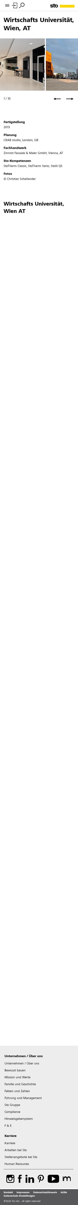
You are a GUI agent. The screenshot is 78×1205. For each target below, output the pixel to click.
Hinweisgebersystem (19, 1119)
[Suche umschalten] (21, 5)
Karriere (11, 1136)
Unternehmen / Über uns (24, 1056)
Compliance (12, 1112)
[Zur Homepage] (62, 5)
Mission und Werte (17, 1077)
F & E (8, 1126)
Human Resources (17, 1164)
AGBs (64, 1192)
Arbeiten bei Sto (16, 1150)
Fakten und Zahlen (17, 1091)
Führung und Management (23, 1098)
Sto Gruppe (12, 1105)
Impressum (23, 1192)
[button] (57, 98)
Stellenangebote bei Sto (21, 1157)
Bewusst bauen (15, 1070)
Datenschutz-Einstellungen (19, 1196)
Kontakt (8, 1192)
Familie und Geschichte (20, 1084)
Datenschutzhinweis (45, 1192)
